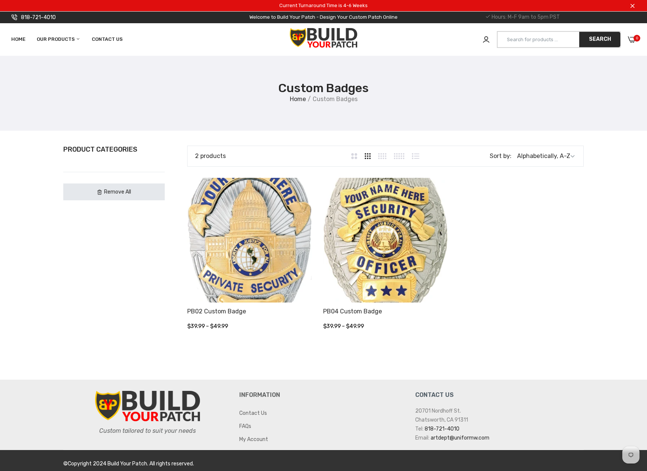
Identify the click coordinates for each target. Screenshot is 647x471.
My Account (253, 439)
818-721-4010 (38, 17)
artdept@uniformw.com (460, 438)
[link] (626, 416)
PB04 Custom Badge (352, 311)
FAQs (245, 426)
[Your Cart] (632, 39)
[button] (114, 191)
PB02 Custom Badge (216, 311)
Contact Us (107, 39)
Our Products (56, 39)
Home (18, 39)
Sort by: (500, 155)
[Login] (486, 39)
